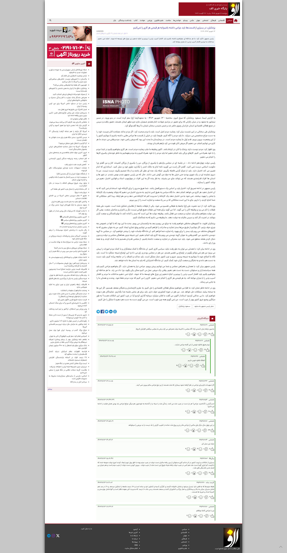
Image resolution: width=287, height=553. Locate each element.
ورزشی (149, 20)
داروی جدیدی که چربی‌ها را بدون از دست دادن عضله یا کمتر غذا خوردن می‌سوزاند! (68, 316)
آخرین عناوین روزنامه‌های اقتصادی (74, 217)
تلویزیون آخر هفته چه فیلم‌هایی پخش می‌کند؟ (70, 85)
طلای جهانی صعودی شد (78, 119)
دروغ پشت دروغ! (81, 192)
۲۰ (209, 411)
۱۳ (209, 334)
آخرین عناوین (79, 63)
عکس (192, 20)
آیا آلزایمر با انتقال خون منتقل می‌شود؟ (73, 143)
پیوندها (135, 542)
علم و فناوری (158, 20)
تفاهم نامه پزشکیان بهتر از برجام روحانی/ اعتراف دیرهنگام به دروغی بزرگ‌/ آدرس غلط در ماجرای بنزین (68, 341)
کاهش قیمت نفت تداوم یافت (76, 164)
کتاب (136, 20)
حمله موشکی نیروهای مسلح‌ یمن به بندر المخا (70, 248)
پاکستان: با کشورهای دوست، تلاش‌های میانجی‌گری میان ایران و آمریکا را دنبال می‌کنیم (68, 80)
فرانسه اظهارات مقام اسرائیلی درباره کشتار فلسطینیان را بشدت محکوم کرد (68, 353)
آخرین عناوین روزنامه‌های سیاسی (75, 220)
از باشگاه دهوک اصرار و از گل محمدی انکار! (72, 174)
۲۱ (209, 390)
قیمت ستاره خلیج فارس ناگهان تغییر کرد (72, 300)
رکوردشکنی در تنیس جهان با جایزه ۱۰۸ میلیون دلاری (68, 321)
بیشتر (50, 389)
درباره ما (135, 539)
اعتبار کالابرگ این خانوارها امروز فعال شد (72, 109)
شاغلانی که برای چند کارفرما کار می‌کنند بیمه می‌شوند (68, 122)
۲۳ (209, 430)
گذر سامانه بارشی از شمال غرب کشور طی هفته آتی (69, 189)
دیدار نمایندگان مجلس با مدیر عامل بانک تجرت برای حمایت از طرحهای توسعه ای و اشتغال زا (68, 295)
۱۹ (205, 349)
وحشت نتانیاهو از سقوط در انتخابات (74, 290)
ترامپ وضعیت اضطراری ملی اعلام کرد (74, 76)
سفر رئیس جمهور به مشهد (204, 306)
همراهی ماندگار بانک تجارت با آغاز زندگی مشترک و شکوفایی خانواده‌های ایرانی (68, 99)
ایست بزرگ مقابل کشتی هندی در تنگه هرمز (71, 363)
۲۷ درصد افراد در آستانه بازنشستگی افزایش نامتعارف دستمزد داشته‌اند (68, 359)
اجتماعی (205, 20)
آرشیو (135, 529)
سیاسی (229, 20)
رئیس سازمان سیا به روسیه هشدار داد (73, 227)
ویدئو (185, 20)
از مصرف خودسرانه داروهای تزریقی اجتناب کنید (70, 94)
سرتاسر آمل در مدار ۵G (78, 382)
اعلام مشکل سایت (131, 548)
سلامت (168, 20)
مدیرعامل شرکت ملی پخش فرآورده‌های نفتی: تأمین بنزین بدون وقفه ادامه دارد (68, 114)
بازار (114, 20)
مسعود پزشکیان (184, 306)
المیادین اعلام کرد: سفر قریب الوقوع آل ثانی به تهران (68, 336)
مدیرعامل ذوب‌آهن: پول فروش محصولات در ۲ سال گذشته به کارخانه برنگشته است (68, 264)
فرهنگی (213, 20)
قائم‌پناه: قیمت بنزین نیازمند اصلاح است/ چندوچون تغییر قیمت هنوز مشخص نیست (68, 270)
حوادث (142, 20)
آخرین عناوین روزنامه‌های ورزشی (75, 223)
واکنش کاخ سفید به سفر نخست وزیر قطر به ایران (69, 201)
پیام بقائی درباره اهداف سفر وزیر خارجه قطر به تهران (68, 275)
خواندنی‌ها (177, 20)
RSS (136, 545)
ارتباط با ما (134, 535)
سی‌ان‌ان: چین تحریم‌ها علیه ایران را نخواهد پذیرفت (68, 367)
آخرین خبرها (133, 532)
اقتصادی (221, 20)
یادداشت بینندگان (124, 20)
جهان (198, 20)
